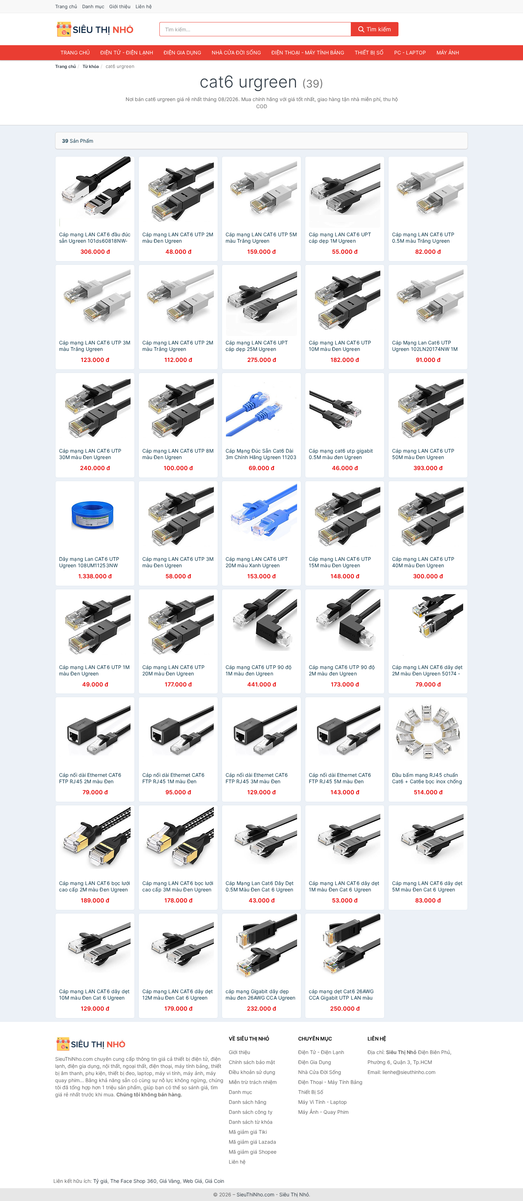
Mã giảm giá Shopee (252, 1152)
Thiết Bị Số (369, 52)
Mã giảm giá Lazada (252, 1142)
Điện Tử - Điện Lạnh (126, 52)
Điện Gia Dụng (182, 52)
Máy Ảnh (448, 52)
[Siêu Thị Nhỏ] (90, 1044)
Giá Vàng (169, 1181)
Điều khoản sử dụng (252, 1072)
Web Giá (192, 1181)
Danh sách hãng (247, 1102)
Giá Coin (214, 1181)
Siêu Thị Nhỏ (294, 1194)
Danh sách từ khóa (251, 1122)
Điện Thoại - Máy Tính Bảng (307, 52)
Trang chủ (66, 6)
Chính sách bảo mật (252, 1062)
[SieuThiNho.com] (94, 29)
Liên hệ (144, 6)
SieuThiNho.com (255, 1194)
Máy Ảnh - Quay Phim (323, 1112)
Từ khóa (91, 66)
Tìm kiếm (378, 29)
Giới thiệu (120, 6)
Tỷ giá (100, 1181)
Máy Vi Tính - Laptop (322, 1102)
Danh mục (93, 6)
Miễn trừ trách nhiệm (253, 1082)
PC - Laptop (410, 52)
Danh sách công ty (251, 1112)
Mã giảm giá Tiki (248, 1132)
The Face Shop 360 (133, 1181)
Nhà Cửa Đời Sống (236, 52)
